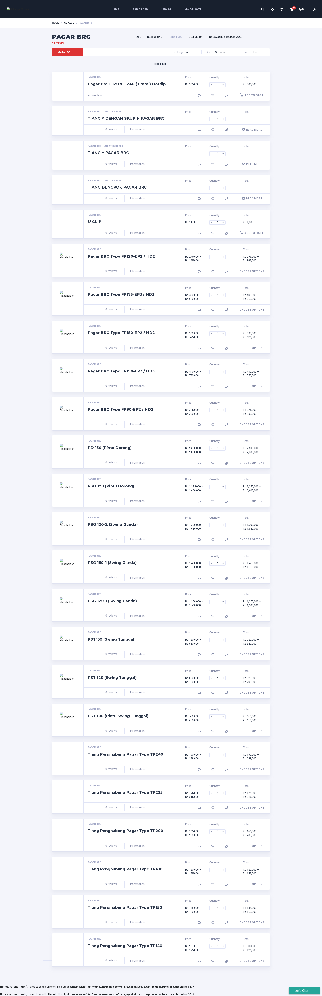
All (138, 37)
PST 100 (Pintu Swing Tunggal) (118, 716)
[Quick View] (226, 95)
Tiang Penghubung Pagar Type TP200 (125, 831)
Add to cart (253, 95)
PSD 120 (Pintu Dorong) (111, 486)
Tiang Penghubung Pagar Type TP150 (125, 907)
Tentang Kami (140, 9)
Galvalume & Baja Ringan (225, 37)
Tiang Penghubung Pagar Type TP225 (125, 792)
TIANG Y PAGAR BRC (108, 153)
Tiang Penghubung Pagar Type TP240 (125, 754)
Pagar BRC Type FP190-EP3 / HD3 (121, 371)
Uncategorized (113, 111)
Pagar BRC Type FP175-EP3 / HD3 (121, 294)
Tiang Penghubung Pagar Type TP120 (125, 946)
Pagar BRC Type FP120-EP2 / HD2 (121, 256)
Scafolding (154, 37)
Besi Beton (196, 37)
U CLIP (94, 221)
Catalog (64, 52)
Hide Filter (160, 64)
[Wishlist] (272, 9)
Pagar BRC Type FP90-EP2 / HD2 (120, 409)
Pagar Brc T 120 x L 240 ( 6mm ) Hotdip (127, 84)
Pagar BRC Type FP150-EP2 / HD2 (121, 333)
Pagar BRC (175, 37)
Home (115, 9)
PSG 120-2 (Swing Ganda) (113, 524)
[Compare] (282, 9)
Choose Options (251, 271)
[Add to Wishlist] (212, 95)
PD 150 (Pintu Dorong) (110, 448)
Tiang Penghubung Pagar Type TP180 (125, 869)
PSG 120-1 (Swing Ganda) (112, 601)
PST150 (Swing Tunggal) (112, 639)
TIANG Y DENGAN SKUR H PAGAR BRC (126, 118)
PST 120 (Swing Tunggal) (112, 677)
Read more (254, 129)
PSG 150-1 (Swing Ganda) (112, 562)
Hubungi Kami (191, 9)
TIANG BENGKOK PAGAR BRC (117, 187)
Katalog (166, 9)
